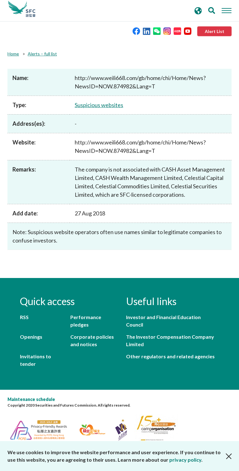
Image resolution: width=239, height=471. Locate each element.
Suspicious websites (99, 104)
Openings (31, 337)
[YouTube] (187, 31)
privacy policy (185, 460)
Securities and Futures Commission (21, 9)
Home (13, 53)
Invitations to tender (35, 360)
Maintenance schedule (31, 399)
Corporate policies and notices (92, 340)
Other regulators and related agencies (170, 356)
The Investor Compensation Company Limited (170, 340)
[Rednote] (177, 31)
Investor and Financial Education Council (163, 320)
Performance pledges (85, 320)
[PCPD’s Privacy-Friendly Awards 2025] (42, 429)
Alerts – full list (42, 53)
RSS (24, 317)
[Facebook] (136, 31)
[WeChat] (157, 31)
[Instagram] (167, 31)
